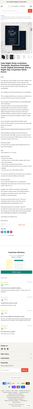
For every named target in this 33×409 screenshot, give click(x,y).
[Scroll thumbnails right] (30, 57)
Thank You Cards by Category (12, 400)
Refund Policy (23, 400)
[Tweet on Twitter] (5, 232)
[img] (4, 282)
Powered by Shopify (16, 406)
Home (2, 15)
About (2, 390)
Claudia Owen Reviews (24, 390)
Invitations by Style (23, 392)
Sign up (25, 370)
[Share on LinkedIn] (8, 232)
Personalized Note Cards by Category (16, 395)
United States (15, 377)
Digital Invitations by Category (15, 394)
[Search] (30, 11)
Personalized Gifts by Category (15, 399)
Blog (16, 390)
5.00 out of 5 (20, 255)
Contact (8, 390)
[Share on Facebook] (2, 232)
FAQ (12, 390)
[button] (4, 235)
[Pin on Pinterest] (11, 232)
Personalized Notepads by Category (15, 397)
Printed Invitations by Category (10, 392)
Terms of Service (16, 402)
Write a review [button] (16, 272)
